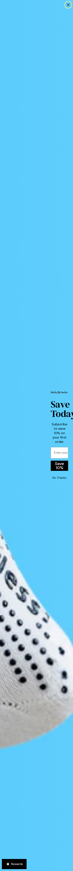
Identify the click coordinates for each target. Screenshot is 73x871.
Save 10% (59, 465)
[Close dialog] (68, 5)
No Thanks (59, 478)
